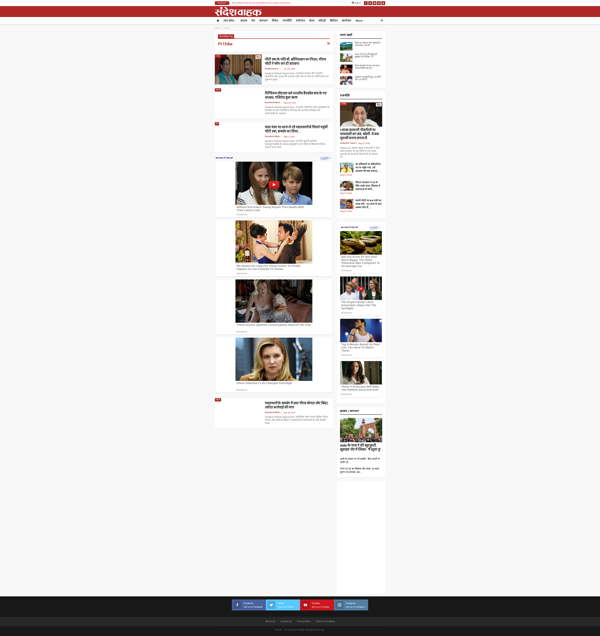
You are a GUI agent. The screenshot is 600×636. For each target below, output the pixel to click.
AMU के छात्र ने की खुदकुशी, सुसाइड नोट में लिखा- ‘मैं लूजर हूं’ (360, 448)
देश (253, 21)
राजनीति (287, 21)
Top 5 (218, 56)
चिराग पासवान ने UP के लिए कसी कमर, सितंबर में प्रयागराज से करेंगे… (367, 186)
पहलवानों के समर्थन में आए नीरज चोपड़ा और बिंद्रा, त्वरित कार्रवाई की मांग (296, 405)
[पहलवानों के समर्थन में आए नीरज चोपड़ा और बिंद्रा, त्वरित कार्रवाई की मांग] (238, 413)
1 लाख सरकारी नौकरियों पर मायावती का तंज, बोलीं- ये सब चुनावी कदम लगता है (359, 134)
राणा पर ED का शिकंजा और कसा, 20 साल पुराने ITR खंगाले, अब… (359, 470)
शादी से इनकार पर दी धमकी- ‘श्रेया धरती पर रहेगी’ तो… (360, 460)
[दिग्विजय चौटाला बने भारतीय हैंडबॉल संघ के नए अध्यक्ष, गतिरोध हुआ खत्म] (238, 103)
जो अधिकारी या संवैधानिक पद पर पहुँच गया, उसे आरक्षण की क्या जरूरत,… (368, 167)
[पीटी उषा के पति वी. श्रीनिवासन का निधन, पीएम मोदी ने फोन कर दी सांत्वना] (238, 69)
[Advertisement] (361, 539)
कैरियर (334, 21)
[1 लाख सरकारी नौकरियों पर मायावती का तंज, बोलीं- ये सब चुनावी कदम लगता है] (361, 114)
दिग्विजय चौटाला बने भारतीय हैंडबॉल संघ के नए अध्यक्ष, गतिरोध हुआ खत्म (296, 95)
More (359, 21)
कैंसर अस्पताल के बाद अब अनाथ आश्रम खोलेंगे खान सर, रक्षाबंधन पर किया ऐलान (261, 3)
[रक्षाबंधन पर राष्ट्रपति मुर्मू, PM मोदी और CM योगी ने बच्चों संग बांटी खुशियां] (346, 80)
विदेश (275, 21)
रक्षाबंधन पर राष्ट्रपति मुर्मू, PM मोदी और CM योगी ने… (368, 78)
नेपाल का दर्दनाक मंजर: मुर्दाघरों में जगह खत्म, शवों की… (367, 44)
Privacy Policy (303, 621)
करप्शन (263, 21)
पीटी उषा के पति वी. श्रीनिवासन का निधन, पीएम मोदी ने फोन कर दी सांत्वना (295, 62)
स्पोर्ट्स (322, 21)
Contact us (286, 621)
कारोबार (346, 21)
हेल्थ (311, 21)
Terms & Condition (325, 621)
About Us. (270, 621)
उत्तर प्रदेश (228, 21)
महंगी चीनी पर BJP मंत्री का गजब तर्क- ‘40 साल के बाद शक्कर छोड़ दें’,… (368, 204)
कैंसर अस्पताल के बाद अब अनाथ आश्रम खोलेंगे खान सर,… (367, 67)
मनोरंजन (300, 21)
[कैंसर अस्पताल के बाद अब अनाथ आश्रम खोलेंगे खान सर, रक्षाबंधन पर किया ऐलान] (346, 69)
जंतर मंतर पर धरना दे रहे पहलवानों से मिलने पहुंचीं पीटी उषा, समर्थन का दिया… (296, 129)
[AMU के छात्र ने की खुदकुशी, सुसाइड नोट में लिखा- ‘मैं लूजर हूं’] (346, 57)
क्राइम (243, 21)
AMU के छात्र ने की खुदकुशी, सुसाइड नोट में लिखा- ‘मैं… (366, 56)
